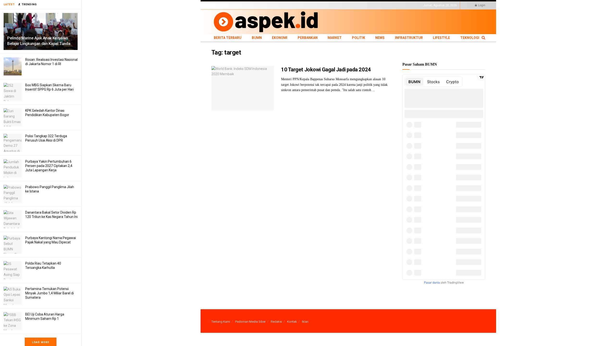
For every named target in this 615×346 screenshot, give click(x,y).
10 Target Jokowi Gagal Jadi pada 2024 (326, 70)
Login (481, 5)
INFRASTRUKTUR (333, 5)
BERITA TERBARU (223, 5)
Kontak (292, 321)
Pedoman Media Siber (250, 321)
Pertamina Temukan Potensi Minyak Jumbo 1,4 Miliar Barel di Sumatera (49, 293)
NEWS (315, 5)
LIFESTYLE (354, 5)
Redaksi (276, 321)
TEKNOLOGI (371, 5)
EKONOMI (255, 5)
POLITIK (303, 5)
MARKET (289, 5)
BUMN (242, 5)
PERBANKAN (272, 5)
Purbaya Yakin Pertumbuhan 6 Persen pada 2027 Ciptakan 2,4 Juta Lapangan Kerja (48, 166)
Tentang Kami (220, 321)
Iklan (305, 321)
